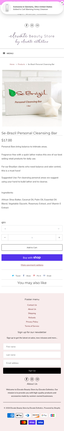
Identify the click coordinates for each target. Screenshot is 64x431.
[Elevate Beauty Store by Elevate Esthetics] (32, 38)
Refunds (32, 317)
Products (21, 64)
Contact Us (32, 305)
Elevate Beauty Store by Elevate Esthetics (26, 408)
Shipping (32, 313)
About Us (32, 309)
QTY (3, 222)
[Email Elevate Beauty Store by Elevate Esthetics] (37, 25)
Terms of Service (32, 326)
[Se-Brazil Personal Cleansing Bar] (32, 98)
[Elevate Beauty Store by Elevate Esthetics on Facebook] (27, 25)
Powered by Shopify (52, 408)
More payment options (32, 264)
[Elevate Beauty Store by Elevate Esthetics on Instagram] (32, 25)
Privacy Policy (32, 322)
